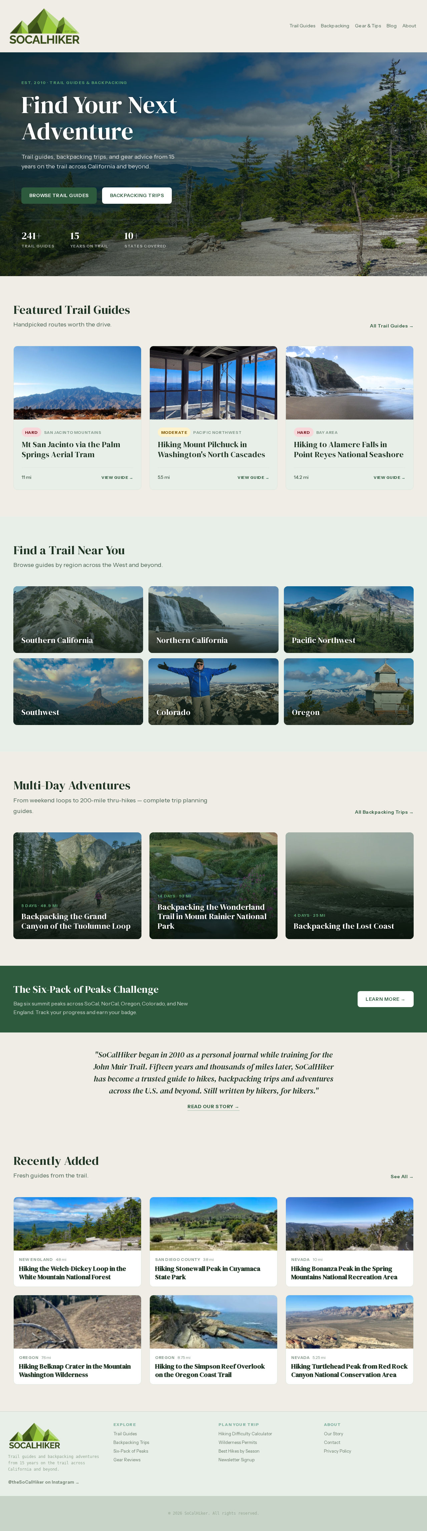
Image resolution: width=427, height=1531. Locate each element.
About (409, 26)
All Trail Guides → (392, 326)
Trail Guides (302, 26)
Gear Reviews (126, 1459)
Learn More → (386, 999)
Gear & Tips (368, 26)
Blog (392, 26)
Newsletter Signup (237, 1459)
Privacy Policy (337, 1451)
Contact (332, 1442)
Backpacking (335, 26)
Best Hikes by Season (239, 1451)
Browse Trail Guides (59, 195)
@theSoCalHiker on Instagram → (43, 1482)
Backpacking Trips (137, 195)
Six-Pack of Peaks (130, 1451)
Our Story (333, 1433)
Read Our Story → (213, 1106)
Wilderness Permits (238, 1442)
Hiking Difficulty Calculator (245, 1433)
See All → (402, 1177)
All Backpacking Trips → (384, 812)
